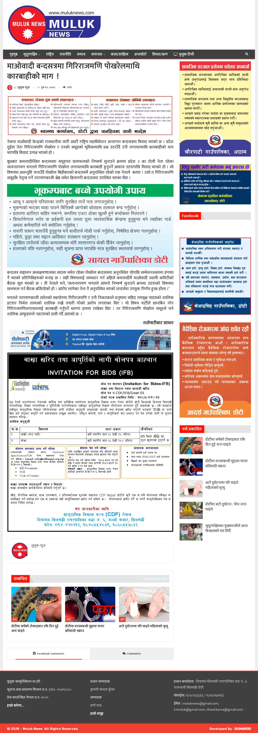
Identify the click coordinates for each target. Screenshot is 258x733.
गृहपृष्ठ (13, 54)
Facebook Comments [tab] (50, 653)
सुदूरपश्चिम (30, 54)
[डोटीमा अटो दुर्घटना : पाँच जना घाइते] (191, 510)
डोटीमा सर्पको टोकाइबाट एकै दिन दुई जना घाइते (225, 442)
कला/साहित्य (119, 54)
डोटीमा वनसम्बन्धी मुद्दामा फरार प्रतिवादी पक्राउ (226, 463)
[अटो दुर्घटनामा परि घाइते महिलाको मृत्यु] (144, 604)
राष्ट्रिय (50, 54)
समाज (81, 54)
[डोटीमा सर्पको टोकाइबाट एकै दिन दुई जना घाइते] (36, 604)
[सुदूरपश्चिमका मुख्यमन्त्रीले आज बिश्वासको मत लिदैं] (191, 532)
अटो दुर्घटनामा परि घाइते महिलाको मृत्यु (221, 485)
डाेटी (15, 619)
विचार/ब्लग (160, 54)
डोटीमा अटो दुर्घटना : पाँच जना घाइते (225, 506)
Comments (134, 653)
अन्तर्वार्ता (140, 54)
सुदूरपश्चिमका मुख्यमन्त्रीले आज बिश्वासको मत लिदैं (226, 528)
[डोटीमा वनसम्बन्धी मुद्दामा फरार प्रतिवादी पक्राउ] (90, 604)
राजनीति (65, 54)
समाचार (96, 54)
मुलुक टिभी (186, 54)
